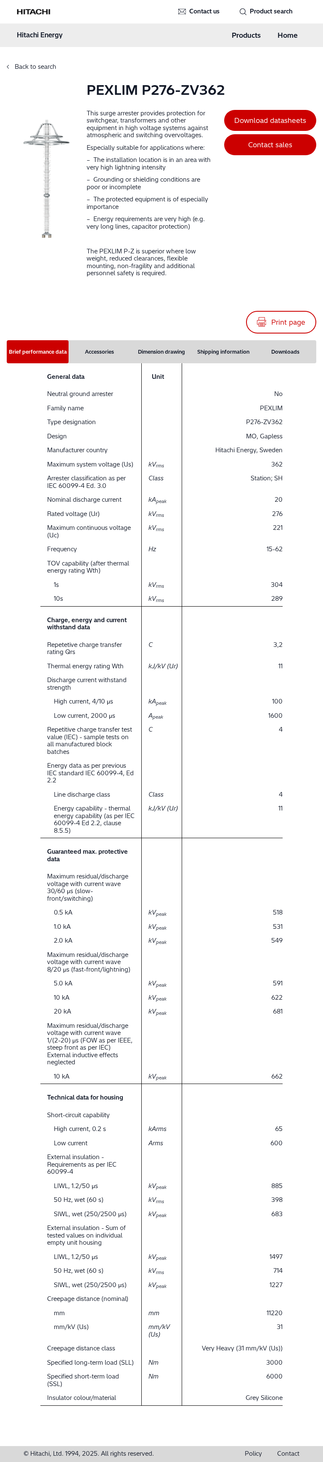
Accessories (99, 352)
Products (246, 35)
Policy (253, 1453)
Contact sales (270, 145)
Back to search (34, 66)
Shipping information (223, 352)
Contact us (204, 11)
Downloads (285, 352)
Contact (288, 1453)
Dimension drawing (161, 352)
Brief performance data (38, 352)
